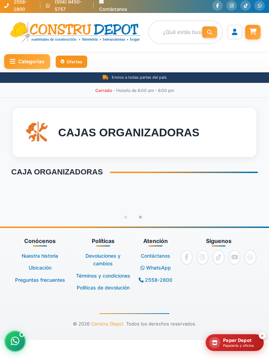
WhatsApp (158, 268)
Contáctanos (155, 256)
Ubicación (40, 268)
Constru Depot (107, 324)
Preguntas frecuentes (40, 280)
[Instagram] (231, 5)
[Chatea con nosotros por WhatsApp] (15, 341)
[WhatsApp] (259, 5)
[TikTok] (245, 5)
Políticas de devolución (103, 288)
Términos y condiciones (103, 276)
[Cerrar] (262, 335)
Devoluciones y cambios (102, 259)
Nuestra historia (40, 256)
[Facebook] (217, 5)
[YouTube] (235, 257)
